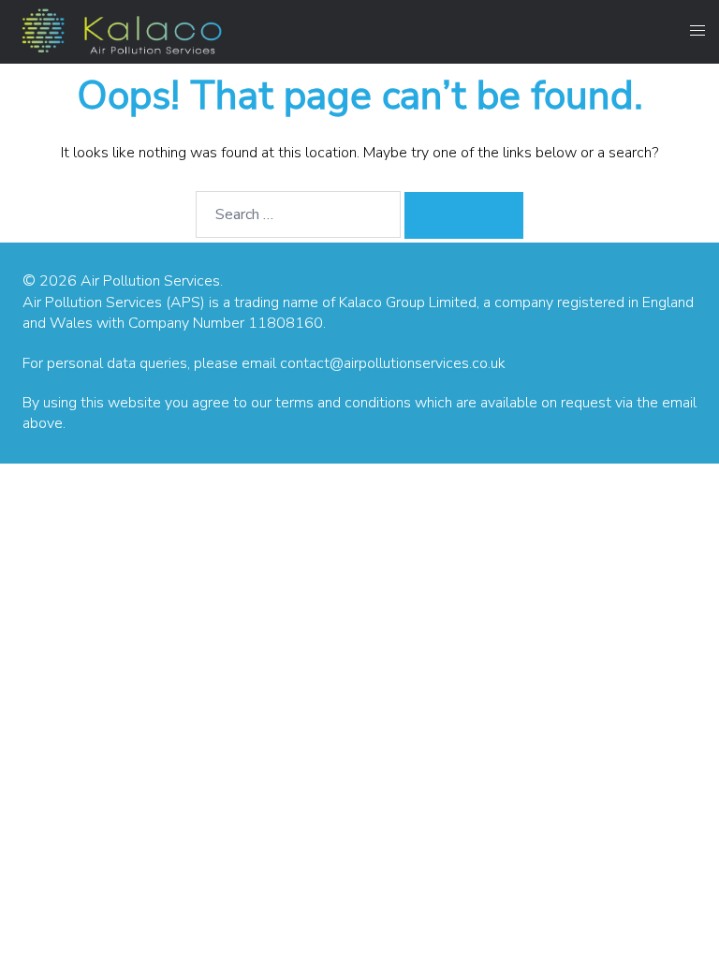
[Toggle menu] (697, 31)
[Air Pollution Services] (120, 30)
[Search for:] (298, 214)
